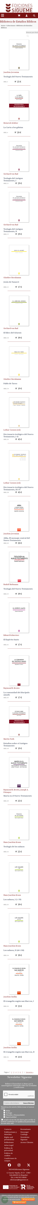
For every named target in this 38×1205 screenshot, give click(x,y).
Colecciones (11, 25)
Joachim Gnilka (10, 996)
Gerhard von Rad (10, 174)
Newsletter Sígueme (24, 1138)
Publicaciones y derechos (10, 1133)
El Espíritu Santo (11, 639)
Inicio (3, 25)
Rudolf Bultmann (10, 584)
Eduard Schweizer (11, 635)
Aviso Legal (8, 1145)
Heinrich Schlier (10, 123)
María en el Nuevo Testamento (17, 795)
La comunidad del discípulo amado (16, 693)
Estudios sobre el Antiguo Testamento (15, 744)
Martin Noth (8, 739)
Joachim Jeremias (11, 72)
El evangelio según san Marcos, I (18, 1001)
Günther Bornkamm (12, 277)
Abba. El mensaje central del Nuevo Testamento (16, 539)
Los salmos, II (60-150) (13, 950)
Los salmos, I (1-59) (12, 899)
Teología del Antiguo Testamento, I (13, 179)
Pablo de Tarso (10, 383)
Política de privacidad (8, 1149)
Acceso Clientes (26, 1142)
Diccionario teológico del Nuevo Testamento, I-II (18, 435)
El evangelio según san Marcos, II (19, 1051)
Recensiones (25, 1129)
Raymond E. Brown (11, 688)
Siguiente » (29, 1072)
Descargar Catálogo (24, 1133)
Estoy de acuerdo (29, 1199)
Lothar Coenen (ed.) (12, 430)
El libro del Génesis (12, 332)
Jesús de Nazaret (11, 281)
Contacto (7, 1129)
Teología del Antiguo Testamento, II (13, 230)
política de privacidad (26, 1121)
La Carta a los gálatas (13, 127)
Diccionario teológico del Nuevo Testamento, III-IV (18, 488)
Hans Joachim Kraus (12, 842)
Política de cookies (8, 1154)
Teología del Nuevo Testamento (18, 76)
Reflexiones (9, 1142)
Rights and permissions (9, 1138)
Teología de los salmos (13, 846)
